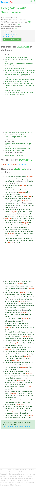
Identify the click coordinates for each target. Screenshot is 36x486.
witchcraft (8, 373)
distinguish (28, 72)
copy (13, 214)
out (11, 57)
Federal (22, 295)
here (28, 229)
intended (15, 367)
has (10, 387)
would (15, 380)
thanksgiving (9, 395)
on (12, 181)
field (20, 384)
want (7, 358)
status (23, 64)
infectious (8, 225)
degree (7, 369)
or (31, 59)
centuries (22, 308)
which (23, 209)
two (30, 201)
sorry (6, 199)
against (26, 371)
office (28, 59)
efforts (17, 286)
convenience (29, 231)
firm (17, 382)
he (29, 218)
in (25, 148)
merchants (10, 192)
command (12, 88)
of (22, 77)
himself (21, 387)
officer (28, 86)
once (25, 384)
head (30, 181)
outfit (31, 382)
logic (33, 343)
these (17, 288)
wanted (7, 382)
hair (23, 334)
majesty (25, 376)
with (7, 86)
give (11, 64)
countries (8, 203)
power (19, 378)
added (16, 362)
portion (31, 205)
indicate (13, 72)
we (17, 220)
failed (16, 387)
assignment (14, 92)
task (13, 94)
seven (7, 295)
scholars (7, 212)
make (20, 57)
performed (20, 338)
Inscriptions (17, 201)
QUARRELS (12, 409)
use (13, 284)
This (6, 209)
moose (29, 334)
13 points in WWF (8, 36)
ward (14, 354)
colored (14, 334)
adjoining (17, 227)
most (18, 417)
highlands (29, 179)
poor (6, 356)
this (18, 218)
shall (19, 234)
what (21, 196)
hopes (29, 303)
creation (10, 310)
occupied (15, 314)
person (23, 92)
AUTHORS (28, 406)
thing (31, 132)
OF (23, 406)
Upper (8, 207)
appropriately (29, 341)
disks (25, 332)
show (20, 72)
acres (29, 352)
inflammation (15, 225)
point (28, 70)
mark (8, 57)
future (9, 306)
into (14, 384)
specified (23, 59)
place (13, 132)
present (7, 398)
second (9, 308)
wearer (31, 338)
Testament (28, 216)
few (19, 352)
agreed (21, 382)
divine (21, 376)
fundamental (9, 389)
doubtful (19, 400)
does (28, 238)
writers (7, 404)
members (12, 295)
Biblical (28, 209)
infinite (14, 378)
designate (8, 77)
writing (23, 343)
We (6, 281)
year (10, 292)
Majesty (24, 229)
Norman (23, 365)
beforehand (22, 137)
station (26, 88)
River (17, 183)
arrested (31, 79)
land (28, 380)
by (33, 72)
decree (7, 137)
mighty (15, 303)
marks (7, 75)
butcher (12, 358)
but (25, 144)
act (21, 297)
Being (25, 347)
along (21, 179)
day (23, 393)
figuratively (20, 134)
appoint (7, 59)
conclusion (15, 323)
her (20, 229)
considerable (9, 413)
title (21, 81)
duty (32, 83)
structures (23, 227)
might (22, 356)
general (29, 393)
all (31, 185)
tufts (9, 334)
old (19, 365)
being (12, 205)
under (6, 231)
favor (24, 236)
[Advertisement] (18, 113)
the (13, 77)
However (7, 185)
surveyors (9, 384)
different (7, 194)
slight (30, 367)
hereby (7, 393)
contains (30, 212)
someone (13, 59)
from (27, 292)
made (7, 286)
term (13, 319)
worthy (30, 354)
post (6, 61)
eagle (12, 336)
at (22, 384)
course (9, 179)
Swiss (21, 299)
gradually (22, 306)
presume (10, 281)
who (20, 79)
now (25, 288)
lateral (27, 225)
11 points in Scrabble (10, 34)
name (29, 64)
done (29, 417)
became (7, 325)
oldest (9, 214)
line (17, 179)
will (20, 358)
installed (7, 146)
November (13, 398)
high (6, 376)
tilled (24, 352)
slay (22, 358)
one (32, 203)
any (16, 238)
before (22, 190)
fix (10, 181)
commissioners (13, 177)
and (14, 70)
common (7, 365)
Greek (9, 216)
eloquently (24, 417)
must (13, 371)
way (21, 218)
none (13, 312)
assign (7, 90)
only (6, 417)
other (26, 205)
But (6, 190)
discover (24, 286)
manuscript (17, 209)
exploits (13, 338)
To (5, 70)
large (10, 220)
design (7, 139)
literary (22, 413)
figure (20, 238)
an (24, 86)
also (16, 292)
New (22, 216)
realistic (23, 303)
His (19, 371)
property (15, 240)
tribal (31, 286)
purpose (26, 83)
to (5, 57)
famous (10, 209)
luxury (28, 199)
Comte (7, 387)
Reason (23, 349)
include (30, 411)
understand (27, 220)
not (28, 144)
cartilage (7, 227)
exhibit (7, 240)
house (10, 352)
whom (10, 356)
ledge (6, 321)
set (15, 83)
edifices (18, 194)
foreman (10, 380)
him (13, 218)
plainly (10, 367)
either (6, 134)
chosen (23, 68)
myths (15, 310)
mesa (19, 321)
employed (17, 223)
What (6, 371)
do (31, 391)
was (20, 323)
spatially (11, 134)
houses (30, 190)
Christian (8, 303)
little (11, 301)
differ (22, 281)
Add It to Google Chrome (12, 39)
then (23, 177)
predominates (9, 345)
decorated (16, 332)
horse (20, 334)
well (21, 352)
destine (13, 139)
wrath (22, 371)
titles (9, 406)
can (25, 415)
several (12, 286)
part (12, 415)
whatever (12, 231)
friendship (16, 236)
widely (7, 312)
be (27, 79)
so (13, 57)
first (6, 216)
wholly (7, 411)
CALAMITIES (17, 406)
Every (6, 292)
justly (23, 373)
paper (21, 415)
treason (10, 376)
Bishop (17, 356)
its (16, 352)
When (7, 323)
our (6, 192)
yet (30, 144)
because (25, 218)
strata (25, 284)
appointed (16, 68)
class (12, 194)
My (6, 380)
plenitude (8, 236)
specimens (12, 199)
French (28, 365)
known (24, 57)
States (32, 327)
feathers (17, 336)
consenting (25, 327)
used (32, 218)
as (15, 57)
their (30, 314)
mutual (22, 231)
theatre (24, 402)
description (14, 75)
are (23, 79)
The (6, 177)
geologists (16, 281)
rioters (16, 79)
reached (25, 323)
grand (12, 417)
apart (18, 83)
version (14, 216)
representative (12, 229)
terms (30, 281)
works (21, 411)
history (27, 413)
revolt (32, 376)
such (6, 220)
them (28, 185)
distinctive (16, 81)
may (6, 234)
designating (23, 164)
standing (17, 190)
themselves (8, 290)
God (24, 378)
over (15, 345)
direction (19, 132)
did (16, 185)
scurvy (13, 369)
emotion (20, 345)
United (23, 391)
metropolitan (22, 199)
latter (9, 415)
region (7, 314)
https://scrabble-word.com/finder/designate (17, 426)
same (9, 319)
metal (30, 332)
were (19, 177)
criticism (17, 341)
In (5, 238)
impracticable (22, 325)
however (25, 400)
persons (10, 297)
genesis (7, 316)
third (16, 308)
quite (27, 192)
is (12, 223)
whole (10, 196)
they (12, 185)
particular (8, 338)
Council (27, 295)
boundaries (18, 77)
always (12, 400)
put (26, 382)
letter (23, 212)
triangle (17, 242)
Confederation (28, 299)
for (21, 83)
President (27, 297)
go (7, 354)
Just (6, 301)
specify (23, 75)
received (26, 234)
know (7, 347)
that (23, 240)
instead (9, 190)
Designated (8, 68)
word (19, 349)
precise (9, 402)
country (27, 77)
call (8, 81)
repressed (29, 306)
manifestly (13, 325)
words (14, 220)
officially (7, 64)
